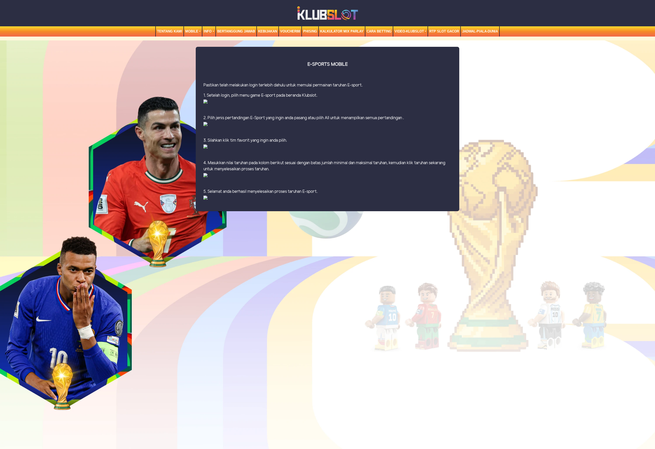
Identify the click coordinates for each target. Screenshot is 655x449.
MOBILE (191, 31)
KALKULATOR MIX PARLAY (342, 31)
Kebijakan (267, 31)
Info (208, 31)
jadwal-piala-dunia (480, 31)
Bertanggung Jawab (236, 31)
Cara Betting (379, 31)
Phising (310, 31)
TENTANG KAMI (169, 31)
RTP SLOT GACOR (444, 31)
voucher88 (290, 31)
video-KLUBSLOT (409, 31)
